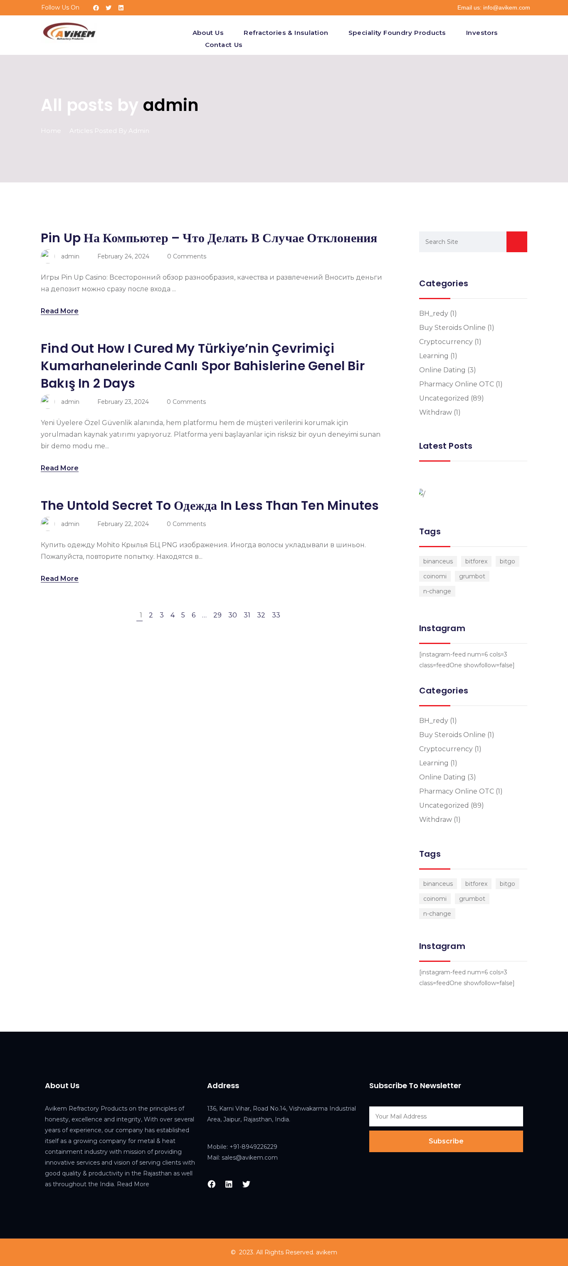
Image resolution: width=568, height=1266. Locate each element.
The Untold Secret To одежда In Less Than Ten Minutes (210, 505)
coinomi (435, 576)
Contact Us (223, 45)
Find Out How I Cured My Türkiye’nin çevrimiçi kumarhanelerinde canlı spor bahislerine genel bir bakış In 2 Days (203, 365)
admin (171, 105)
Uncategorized (444, 398)
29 (217, 615)
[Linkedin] (121, 8)
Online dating (442, 370)
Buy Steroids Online (452, 328)
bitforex (476, 561)
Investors (482, 33)
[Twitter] (108, 8)
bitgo (507, 561)
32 (261, 615)
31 (247, 615)
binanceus (438, 561)
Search (516, 241)
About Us (208, 33)
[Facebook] (96, 8)
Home (51, 131)
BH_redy (433, 313)
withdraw (435, 412)
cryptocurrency (446, 342)
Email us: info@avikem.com (493, 7)
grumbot (472, 576)
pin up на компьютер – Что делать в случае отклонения (209, 238)
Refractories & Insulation (286, 33)
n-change (437, 591)
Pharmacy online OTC (456, 384)
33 (276, 615)
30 (232, 615)
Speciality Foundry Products (397, 33)
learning (434, 356)
